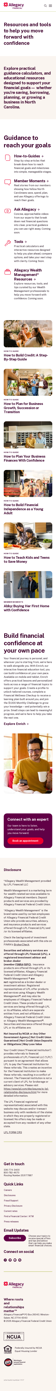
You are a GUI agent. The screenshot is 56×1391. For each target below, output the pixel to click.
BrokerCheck (21, 944)
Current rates (10, 1211)
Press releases (11, 1221)
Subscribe (15, 1238)
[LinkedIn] (10, 1260)
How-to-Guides (27, 156)
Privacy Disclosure (13, 1206)
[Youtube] (14, 1260)
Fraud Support (11, 1200)
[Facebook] (19, 1260)
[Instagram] (5, 1260)
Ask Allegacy (25, 209)
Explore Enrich (15, 724)
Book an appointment (25, 840)
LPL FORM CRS (13, 1132)
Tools (18, 241)
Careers (8, 1190)
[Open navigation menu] (50, 6)
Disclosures (10, 1195)
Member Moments (29, 181)
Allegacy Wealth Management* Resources (28, 274)
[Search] (45, 6)
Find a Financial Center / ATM (19, 1216)
